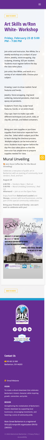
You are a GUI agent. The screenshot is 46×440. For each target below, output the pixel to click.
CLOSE (42, 157)
